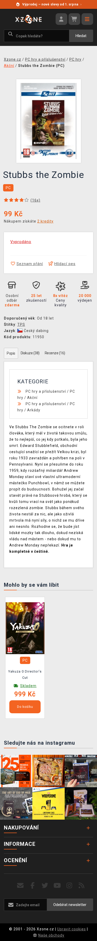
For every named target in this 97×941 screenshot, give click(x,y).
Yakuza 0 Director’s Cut (25, 674)
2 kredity (45, 221)
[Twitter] (45, 885)
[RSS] (82, 885)
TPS (21, 324)
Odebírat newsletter (69, 904)
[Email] (21, 885)
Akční (32, 398)
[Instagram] (69, 885)
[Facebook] (33, 885)
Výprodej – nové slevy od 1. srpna (51, 4)
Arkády (33, 410)
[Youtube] (57, 885)
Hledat (81, 35)
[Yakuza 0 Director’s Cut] (25, 628)
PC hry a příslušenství (46, 391)
